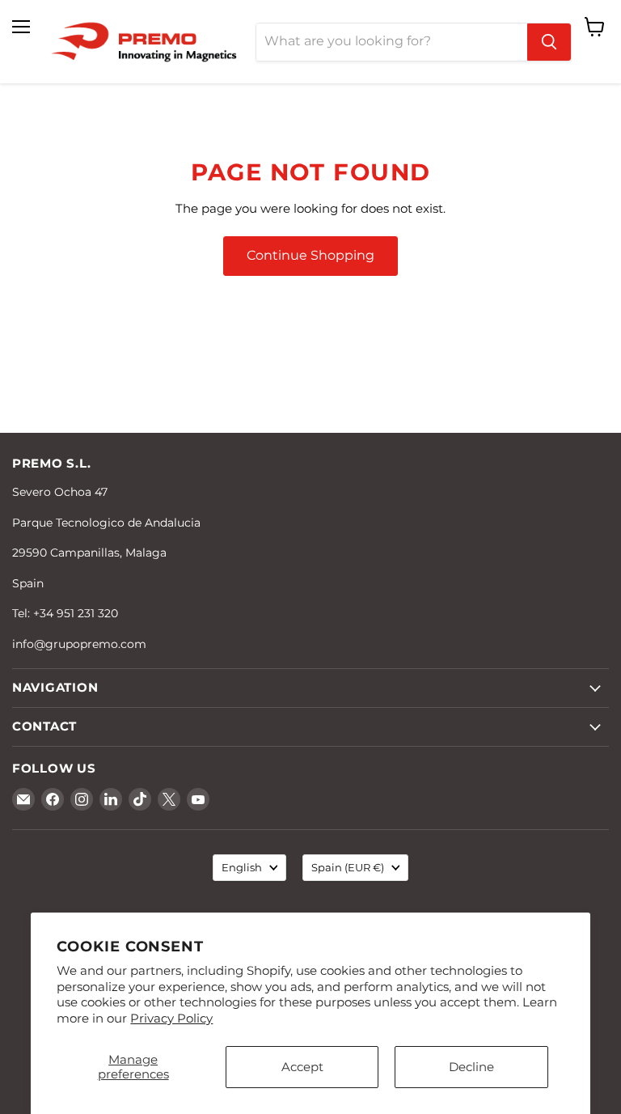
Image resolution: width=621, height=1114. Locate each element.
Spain (347, 867)
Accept (302, 1066)
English (242, 867)
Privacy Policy (171, 1018)
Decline (471, 1066)
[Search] (549, 42)
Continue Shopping (310, 255)
